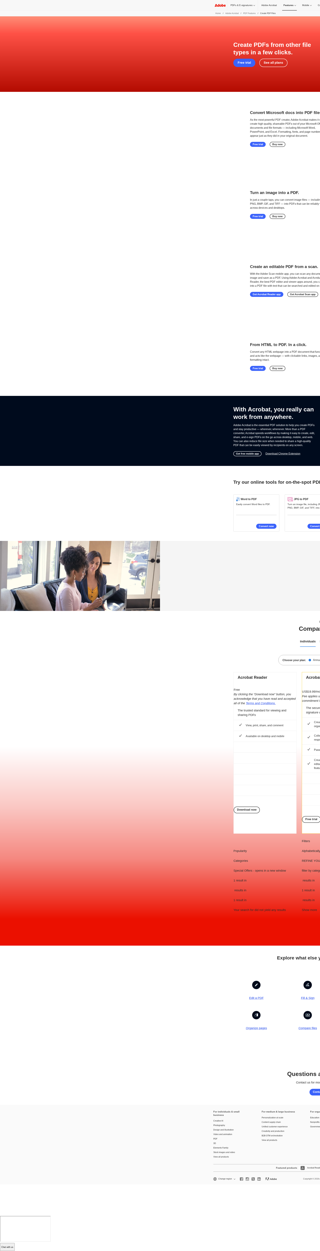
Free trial (244, 62)
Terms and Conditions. (261, 703)
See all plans (273, 62)
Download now (246, 809)
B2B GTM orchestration (272, 1135)
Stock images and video (224, 1152)
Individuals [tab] (308, 641)
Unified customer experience (275, 1126)
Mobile (305, 5)
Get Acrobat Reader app (267, 294)
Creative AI (218, 1121)
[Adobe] (220, 5)
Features (289, 5)
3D (214, 1143)
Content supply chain (271, 1122)
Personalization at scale (272, 1117)
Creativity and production (273, 1131)
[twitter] (253, 1179)
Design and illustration (223, 1130)
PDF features (249, 13)
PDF (215, 1139)
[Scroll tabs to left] (2, 642)
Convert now (266, 526)
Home (218, 13)
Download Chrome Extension (283, 453)
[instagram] (247, 1179)
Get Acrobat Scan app (303, 294)
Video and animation (222, 1134)
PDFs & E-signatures (241, 5)
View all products (221, 1157)
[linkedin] (259, 1179)
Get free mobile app (247, 453)
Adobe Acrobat (269, 5)
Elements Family (220, 1148)
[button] (224, 1179)
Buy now (277, 144)
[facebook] (241, 1179)
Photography (219, 1125)
